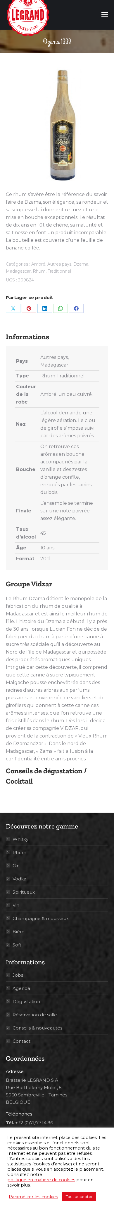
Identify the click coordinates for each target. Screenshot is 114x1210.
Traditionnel (59, 271)
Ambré (38, 264)
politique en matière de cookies (41, 1179)
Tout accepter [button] (79, 1196)
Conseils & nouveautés (37, 1028)
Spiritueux (24, 892)
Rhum (39, 271)
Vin (16, 905)
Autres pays (59, 264)
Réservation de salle (35, 1014)
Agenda (21, 988)
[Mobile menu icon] (104, 14)
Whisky (20, 839)
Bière (19, 931)
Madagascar (18, 271)
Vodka (19, 879)
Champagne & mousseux (41, 918)
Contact (21, 1041)
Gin (16, 865)
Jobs (18, 975)
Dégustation (26, 1001)
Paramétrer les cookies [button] (33, 1196)
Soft (17, 945)
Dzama (80, 264)
